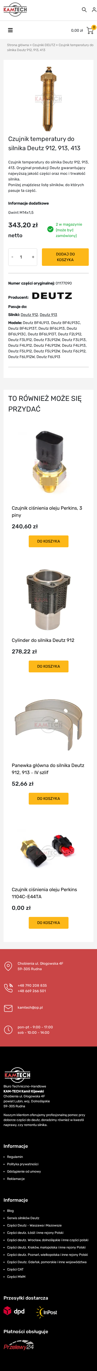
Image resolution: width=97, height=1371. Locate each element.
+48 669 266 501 (32, 991)
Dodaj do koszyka (65, 257)
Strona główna (18, 45)
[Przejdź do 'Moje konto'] (94, 10)
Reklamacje (16, 1179)
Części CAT (15, 1269)
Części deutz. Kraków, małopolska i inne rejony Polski (46, 1247)
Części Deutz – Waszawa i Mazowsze (34, 1225)
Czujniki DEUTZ (43, 45)
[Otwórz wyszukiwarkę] (84, 9)
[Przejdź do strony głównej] (15, 9)
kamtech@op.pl (30, 1007)
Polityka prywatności (22, 1164)
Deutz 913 (48, 314)
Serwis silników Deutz (23, 1218)
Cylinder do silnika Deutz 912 (43, 640)
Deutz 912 (29, 314)
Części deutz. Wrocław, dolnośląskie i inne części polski (47, 1240)
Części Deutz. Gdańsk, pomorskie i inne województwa (47, 1262)
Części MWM (16, 1277)
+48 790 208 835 (32, 985)
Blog (10, 1211)
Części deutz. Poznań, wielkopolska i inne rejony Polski (47, 1255)
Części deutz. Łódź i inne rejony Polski (35, 1233)
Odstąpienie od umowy (24, 1172)
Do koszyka (48, 541)
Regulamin (15, 1157)
